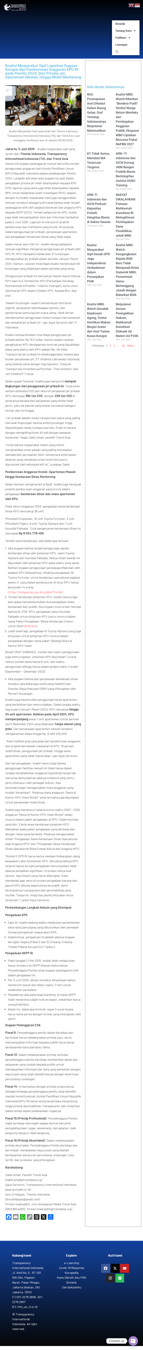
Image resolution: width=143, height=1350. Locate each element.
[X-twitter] (115, 1268)
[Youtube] (124, 1268)
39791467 (30, 626)
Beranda (120, 23)
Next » (131, 345)
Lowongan (121, 44)
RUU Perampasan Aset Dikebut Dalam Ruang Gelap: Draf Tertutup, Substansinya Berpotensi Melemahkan (96, 112)
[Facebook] (105, 1268)
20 (123, 345)
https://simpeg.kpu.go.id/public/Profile (35, 592)
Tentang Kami (123, 30)
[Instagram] (110, 1278)
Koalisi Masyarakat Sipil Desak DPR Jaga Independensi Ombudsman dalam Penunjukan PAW (98, 263)
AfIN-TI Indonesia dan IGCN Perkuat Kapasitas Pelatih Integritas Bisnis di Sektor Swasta (99, 208)
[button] (126, 51)
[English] (131, 5)
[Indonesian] (137, 5)
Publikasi (120, 37)
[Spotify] (119, 1278)
